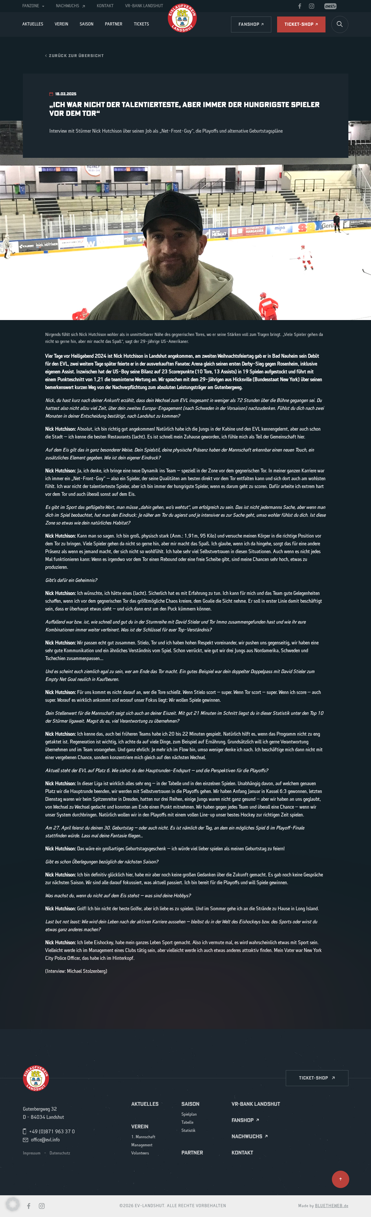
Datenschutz (60, 1153)
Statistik (188, 1131)
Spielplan (189, 1114)
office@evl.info (45, 1140)
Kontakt (105, 6)
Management (141, 1145)
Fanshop (243, 1120)
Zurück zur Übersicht (76, 55)
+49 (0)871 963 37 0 (52, 1131)
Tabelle (187, 1123)
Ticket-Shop (313, 1078)
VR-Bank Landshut (144, 6)
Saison (86, 24)
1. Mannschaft (143, 1137)
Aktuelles (32, 24)
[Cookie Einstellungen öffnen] (13, 1204)
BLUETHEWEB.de (331, 1206)
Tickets (141, 24)
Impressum (32, 1153)
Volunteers (140, 1153)
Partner (113, 24)
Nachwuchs (67, 6)
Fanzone (30, 6)
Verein (61, 24)
